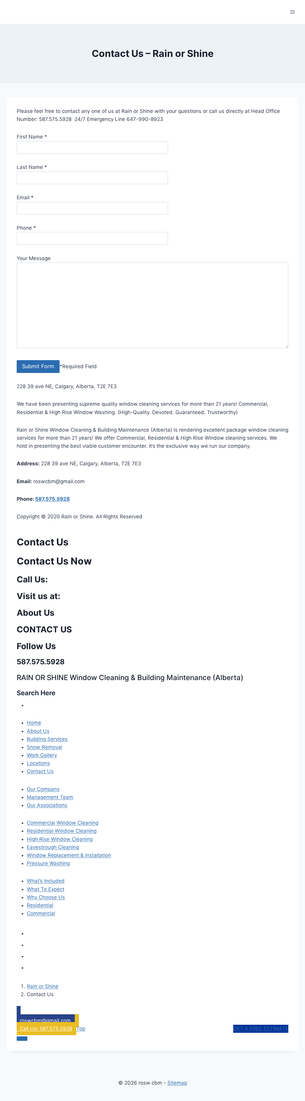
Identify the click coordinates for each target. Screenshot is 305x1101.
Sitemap (177, 1083)
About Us (38, 731)
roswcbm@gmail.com (45, 1021)
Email (25, 197)
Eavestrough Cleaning (53, 847)
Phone (26, 228)
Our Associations (47, 805)
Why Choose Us (46, 897)
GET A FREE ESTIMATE (260, 1029)
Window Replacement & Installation (69, 855)
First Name (32, 137)
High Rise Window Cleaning (60, 839)
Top (80, 1029)
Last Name (32, 167)
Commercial (41, 913)
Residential (40, 905)
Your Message (34, 258)
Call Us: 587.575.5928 (44, 1029)
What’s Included (46, 881)
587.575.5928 (52, 499)
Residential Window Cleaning (62, 831)
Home (34, 723)
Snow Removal (44, 747)
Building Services (47, 739)
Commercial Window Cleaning (62, 823)
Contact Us (40, 771)
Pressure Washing (48, 863)
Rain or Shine (42, 986)
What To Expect (45, 889)
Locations (38, 763)
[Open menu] (292, 11)
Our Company (43, 789)
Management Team (50, 797)
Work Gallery (42, 755)
